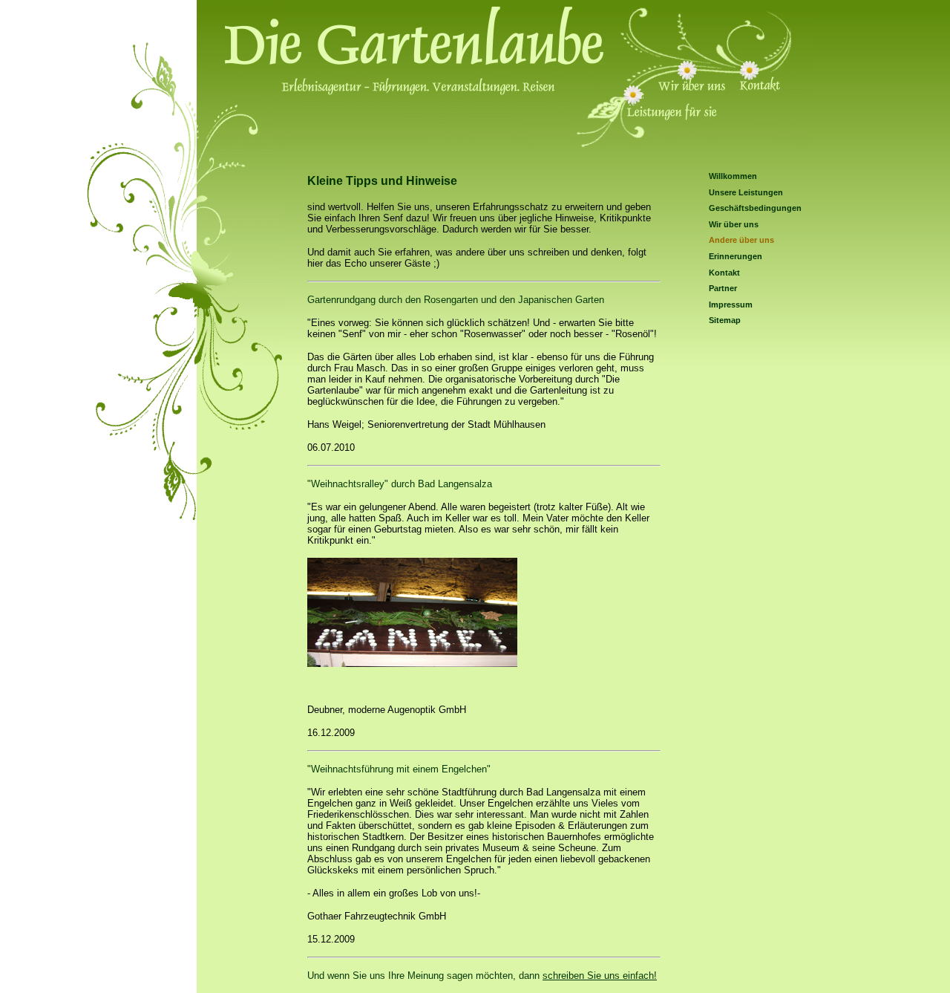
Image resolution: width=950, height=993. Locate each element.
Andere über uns (741, 239)
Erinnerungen (735, 256)
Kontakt (724, 272)
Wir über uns (734, 224)
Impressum (731, 304)
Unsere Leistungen (746, 192)
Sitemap (725, 320)
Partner (723, 288)
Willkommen (733, 176)
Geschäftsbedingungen (755, 208)
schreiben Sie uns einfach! (600, 975)
